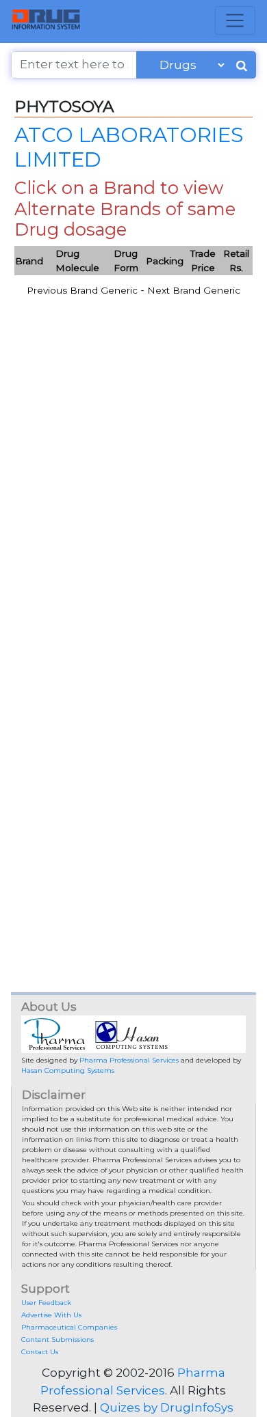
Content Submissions (57, 1339)
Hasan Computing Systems (67, 1070)
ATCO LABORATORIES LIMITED (128, 146)
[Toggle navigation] (235, 20)
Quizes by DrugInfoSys (166, 1407)
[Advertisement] (133, 511)
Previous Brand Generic (82, 290)
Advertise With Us (51, 1314)
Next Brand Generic (193, 290)
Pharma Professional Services (129, 1060)
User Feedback (46, 1302)
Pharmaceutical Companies (69, 1327)
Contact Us (39, 1351)
